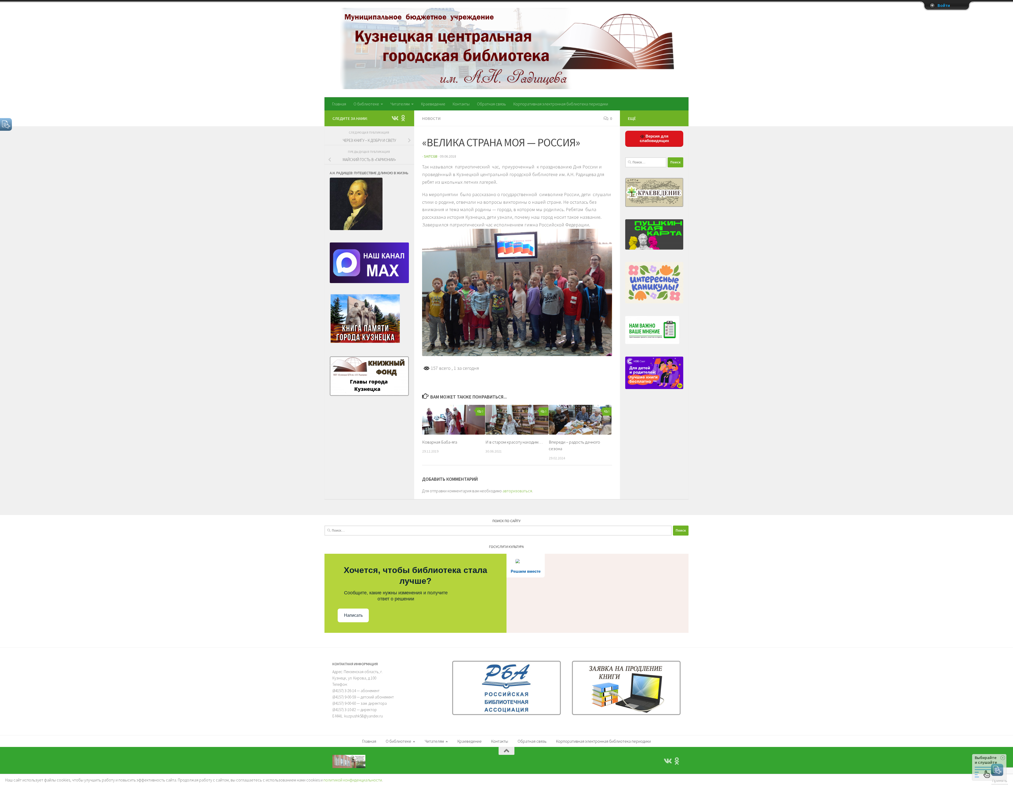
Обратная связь (491, 103)
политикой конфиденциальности (352, 780)
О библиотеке (366, 103)
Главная (339, 103)
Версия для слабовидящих (654, 138)
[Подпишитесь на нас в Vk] (394, 118)
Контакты (461, 103)
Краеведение (433, 103)
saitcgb (430, 156)
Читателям (400, 103)
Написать (353, 615)
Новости (431, 118)
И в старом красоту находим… (514, 442)
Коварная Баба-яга (439, 442)
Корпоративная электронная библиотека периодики (560, 103)
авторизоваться (517, 490)
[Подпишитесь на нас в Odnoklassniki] (403, 118)
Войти (944, 5)
